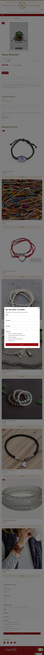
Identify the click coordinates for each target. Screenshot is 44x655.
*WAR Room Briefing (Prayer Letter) (15, 339)
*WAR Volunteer (11, 340)
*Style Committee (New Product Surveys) (16, 335)
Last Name (8, 326)
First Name (8, 320)
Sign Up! (22, 344)
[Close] (38, 308)
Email (7, 314)
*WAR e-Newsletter (12, 337)
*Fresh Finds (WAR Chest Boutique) (15, 333)
